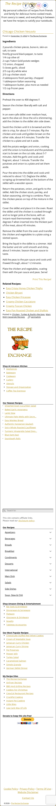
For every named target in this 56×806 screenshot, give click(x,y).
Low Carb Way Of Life (16, 708)
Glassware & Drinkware (17, 617)
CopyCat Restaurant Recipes (19, 693)
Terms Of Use (43, 788)
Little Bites (11, 704)
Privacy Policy (27, 788)
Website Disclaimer (28, 792)
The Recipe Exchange (21, 3)
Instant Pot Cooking (15, 700)
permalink (36, 317)
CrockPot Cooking (14, 697)
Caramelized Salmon (16, 660)
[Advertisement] (28, 473)
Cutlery (9, 379)
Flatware (10, 613)
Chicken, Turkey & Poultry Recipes (28, 314)
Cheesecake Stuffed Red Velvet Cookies (25, 635)
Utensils (10, 383)
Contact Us (28, 798)
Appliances (11, 369)
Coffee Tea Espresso (16, 390)
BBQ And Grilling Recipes (18, 686)
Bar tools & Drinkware (16, 606)
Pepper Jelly (12, 653)
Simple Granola (13, 664)
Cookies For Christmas (17, 689)
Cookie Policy (11, 788)
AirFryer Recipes (14, 682)
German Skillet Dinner (17, 668)
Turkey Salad (12, 657)
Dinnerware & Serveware (18, 610)
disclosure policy (26, 520)
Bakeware (11, 372)
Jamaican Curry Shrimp (17, 646)
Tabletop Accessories (16, 624)
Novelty (9, 621)
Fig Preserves (12, 650)
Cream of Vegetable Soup (18, 639)
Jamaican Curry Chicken (17, 642)
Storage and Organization (18, 387)
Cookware (11, 376)
